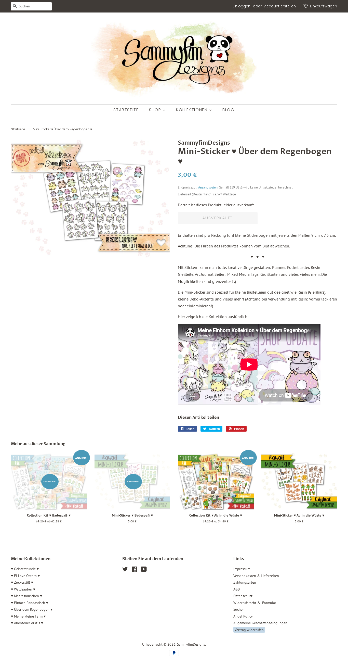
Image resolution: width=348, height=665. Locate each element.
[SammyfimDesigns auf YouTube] (144, 570)
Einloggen (241, 6)
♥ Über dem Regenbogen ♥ (31, 609)
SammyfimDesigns (191, 644)
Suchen (239, 609)
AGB (236, 589)
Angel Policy (243, 616)
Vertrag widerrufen (249, 630)
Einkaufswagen (323, 6)
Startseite (126, 110)
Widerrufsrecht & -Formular (254, 602)
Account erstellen (280, 6)
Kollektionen (192, 110)
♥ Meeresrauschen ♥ (26, 596)
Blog (228, 110)
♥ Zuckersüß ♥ (22, 582)
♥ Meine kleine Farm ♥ (28, 616)
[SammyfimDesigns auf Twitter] (125, 570)
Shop (156, 110)
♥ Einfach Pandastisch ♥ (29, 602)
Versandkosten (208, 187)
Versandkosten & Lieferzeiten (256, 575)
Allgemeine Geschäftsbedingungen (260, 623)
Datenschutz (242, 596)
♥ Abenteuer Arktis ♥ (27, 623)
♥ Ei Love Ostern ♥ (25, 575)
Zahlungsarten (244, 582)
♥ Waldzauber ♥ (23, 589)
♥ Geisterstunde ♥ (25, 569)
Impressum (241, 569)
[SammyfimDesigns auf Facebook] (134, 570)
